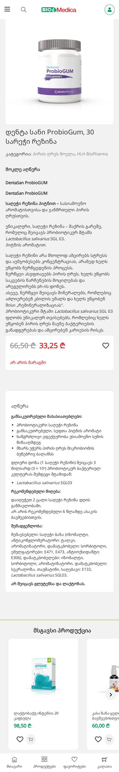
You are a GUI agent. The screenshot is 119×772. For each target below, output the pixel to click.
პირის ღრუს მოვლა (54, 154)
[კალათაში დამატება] (30, 739)
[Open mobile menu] (7, 9)
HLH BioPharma (92, 154)
